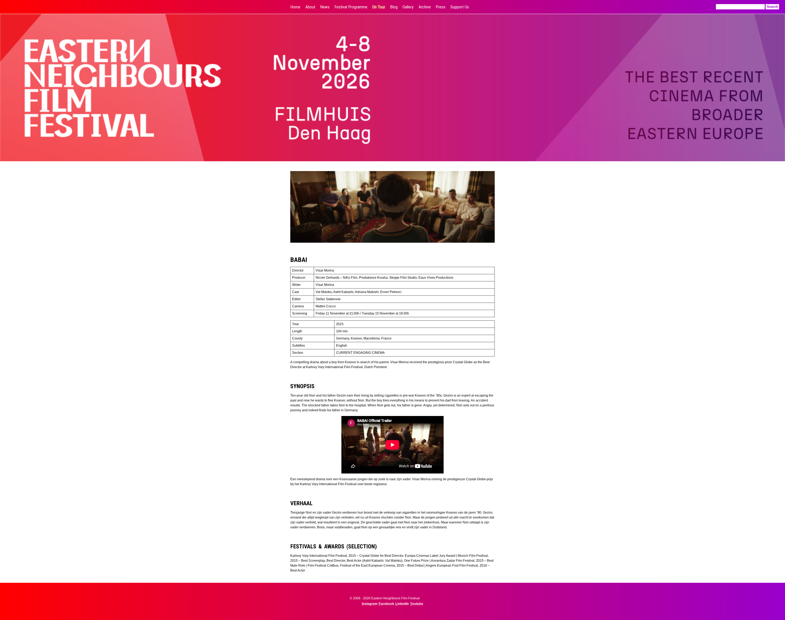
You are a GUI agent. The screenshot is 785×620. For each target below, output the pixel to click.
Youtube (416, 603)
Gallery (408, 7)
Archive (424, 7)
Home (295, 7)
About (310, 7)
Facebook (386, 603)
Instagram (369, 603)
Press (440, 7)
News (325, 7)
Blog (394, 7)
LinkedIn (402, 603)
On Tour (378, 7)
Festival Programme (350, 7)
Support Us (459, 7)
